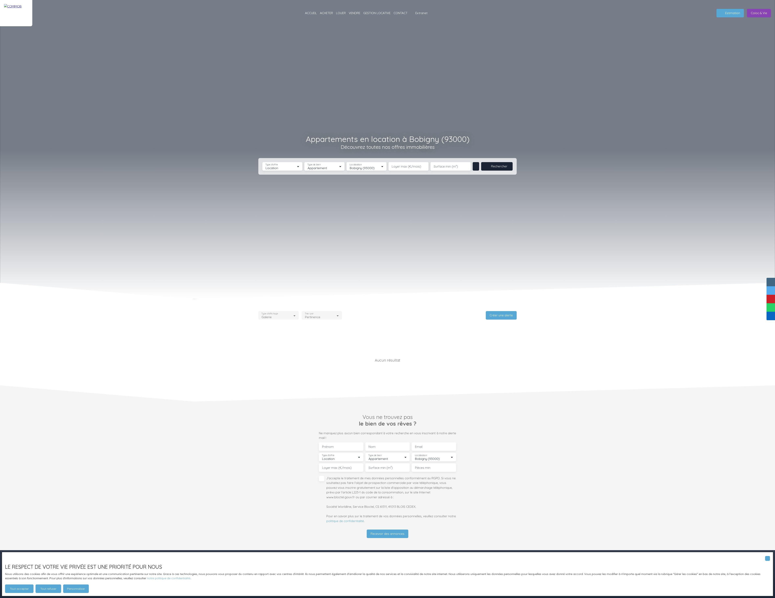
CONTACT (400, 13)
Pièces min (422, 468)
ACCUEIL (311, 13)
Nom (372, 447)
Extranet (421, 13)
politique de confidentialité (345, 521)
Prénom (328, 447)
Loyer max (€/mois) (406, 166)
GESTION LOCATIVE (377, 13)
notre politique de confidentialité (168, 578)
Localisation (356, 164)
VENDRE (354, 13)
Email (418, 447)
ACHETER (326, 13)
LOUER (341, 13)
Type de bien (314, 164)
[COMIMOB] (16, 13)
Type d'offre (271, 164)
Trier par (309, 313)
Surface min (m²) (446, 166)
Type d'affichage (269, 313)
